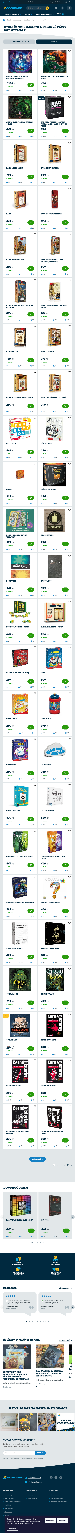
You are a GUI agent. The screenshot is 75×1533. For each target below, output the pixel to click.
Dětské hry (7, 1505)
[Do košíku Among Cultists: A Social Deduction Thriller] (30, 85)
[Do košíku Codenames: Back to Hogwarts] (30, 911)
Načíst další (36, 1159)
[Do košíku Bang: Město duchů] (30, 177)
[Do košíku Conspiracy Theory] (30, 957)
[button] (73, 1217)
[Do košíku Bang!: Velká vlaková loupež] (65, 406)
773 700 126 (34, 1477)
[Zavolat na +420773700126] (5, 2)
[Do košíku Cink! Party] (65, 727)
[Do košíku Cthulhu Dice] (30, 1003)
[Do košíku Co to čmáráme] (30, 819)
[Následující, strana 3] (71, 1165)
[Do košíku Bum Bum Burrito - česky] (65, 635)
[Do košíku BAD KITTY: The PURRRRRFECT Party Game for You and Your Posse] (65, 131)
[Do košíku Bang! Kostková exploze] (65, 222)
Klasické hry (8, 1512)
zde (31, 1523)
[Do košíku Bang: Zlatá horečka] (65, 177)
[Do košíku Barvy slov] (30, 452)
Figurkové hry (8, 1508)
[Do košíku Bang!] (30, 222)
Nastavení (12, 1528)
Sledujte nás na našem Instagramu (37, 1408)
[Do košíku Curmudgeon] (30, 1048)
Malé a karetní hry (9, 1498)
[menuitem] (13, 14)
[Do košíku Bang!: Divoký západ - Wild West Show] (65, 314)
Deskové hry (8, 1495)
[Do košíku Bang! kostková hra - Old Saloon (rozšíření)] (65, 268)
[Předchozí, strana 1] (46, 1165)
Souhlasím (62, 1520)
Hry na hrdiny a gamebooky (12, 1502)
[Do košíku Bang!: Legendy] (65, 360)
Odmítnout (50, 1520)
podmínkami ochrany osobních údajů (32, 1458)
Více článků (64, 1341)
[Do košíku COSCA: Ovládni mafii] (65, 957)
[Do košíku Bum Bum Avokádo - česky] (30, 635)
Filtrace (54, 42)
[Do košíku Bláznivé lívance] (65, 498)
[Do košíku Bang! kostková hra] (30, 268)
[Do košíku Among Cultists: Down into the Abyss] (65, 85)
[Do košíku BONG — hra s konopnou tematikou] (30, 544)
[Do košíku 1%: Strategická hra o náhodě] (31, 1231)
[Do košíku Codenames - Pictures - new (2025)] (65, 865)
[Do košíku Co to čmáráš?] (65, 819)
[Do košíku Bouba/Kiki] (30, 589)
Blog (51, 2)
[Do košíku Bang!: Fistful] (30, 360)
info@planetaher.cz (35, 1482)
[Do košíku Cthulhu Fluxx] (65, 1003)
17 (68, 1165)
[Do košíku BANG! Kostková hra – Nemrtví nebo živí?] (30, 314)
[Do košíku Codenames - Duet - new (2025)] (30, 865)
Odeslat (40, 1453)
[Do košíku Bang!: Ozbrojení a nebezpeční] (30, 406)
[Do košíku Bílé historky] (65, 452)
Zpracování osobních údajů (59, 1502)
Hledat (47, 8)
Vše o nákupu (44, 2)
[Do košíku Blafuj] (30, 498)
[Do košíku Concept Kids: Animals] (65, 911)
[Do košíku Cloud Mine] (65, 773)
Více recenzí (64, 1288)
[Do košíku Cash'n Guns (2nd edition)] (30, 681)
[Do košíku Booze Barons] (65, 544)
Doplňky (6, 1515)
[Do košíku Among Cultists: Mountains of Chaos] (30, 131)
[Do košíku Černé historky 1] (65, 1048)
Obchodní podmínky (57, 1498)
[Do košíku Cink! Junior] (30, 727)
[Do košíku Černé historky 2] (30, 1094)
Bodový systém (32, 2)
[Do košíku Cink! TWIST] (30, 773)
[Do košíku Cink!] (65, 681)
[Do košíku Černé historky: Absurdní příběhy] (30, 1140)
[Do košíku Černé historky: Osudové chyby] (65, 1140)
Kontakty (57, 2)
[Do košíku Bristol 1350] (65, 589)
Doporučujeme (19, 41)
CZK (69, 2)
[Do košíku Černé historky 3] (65, 1094)
